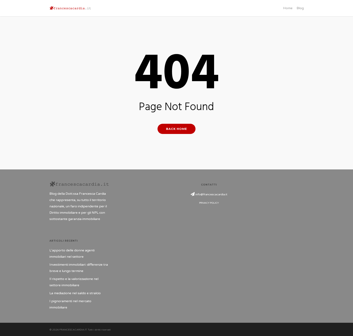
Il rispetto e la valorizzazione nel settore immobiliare (73, 282)
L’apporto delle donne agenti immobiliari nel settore (72, 253)
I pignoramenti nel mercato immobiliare (70, 304)
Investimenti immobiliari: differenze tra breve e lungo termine (78, 268)
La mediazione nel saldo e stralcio (75, 293)
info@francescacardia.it (211, 194)
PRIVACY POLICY (209, 202)
